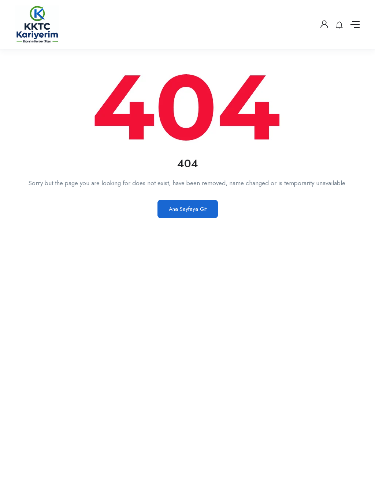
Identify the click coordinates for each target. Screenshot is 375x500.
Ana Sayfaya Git (188, 209)
